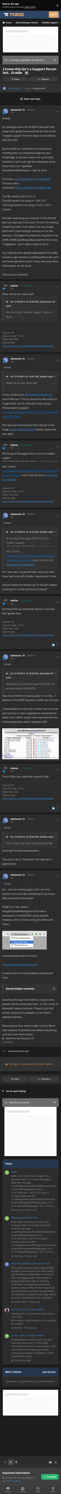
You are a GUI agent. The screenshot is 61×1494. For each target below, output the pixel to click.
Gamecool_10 (15, 88)
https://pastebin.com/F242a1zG (20, 964)
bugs (14, 1171)
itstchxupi (18, 1210)
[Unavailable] (24, 933)
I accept (51, 1476)
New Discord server (19, 1102)
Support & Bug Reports (22, 429)
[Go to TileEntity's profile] (7, 1310)
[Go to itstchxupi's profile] (7, 1172)
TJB (15, 1360)
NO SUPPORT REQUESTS (38, 394)
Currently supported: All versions (26, 60)
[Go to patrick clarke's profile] (7, 1264)
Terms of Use (13, 1480)
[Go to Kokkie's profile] (5, 287)
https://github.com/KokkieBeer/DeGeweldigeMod (28, 345)
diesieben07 (46, 673)
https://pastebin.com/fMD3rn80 (33, 187)
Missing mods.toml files (24, 1217)
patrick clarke (20, 1301)
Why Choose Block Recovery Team (30, 1263)
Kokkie (14, 285)
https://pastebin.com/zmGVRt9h (32, 179)
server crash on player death (27, 1309)
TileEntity (18, 1327)
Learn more (6, 5)
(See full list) (49, 1372)
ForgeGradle (38, 88)
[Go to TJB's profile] (7, 1336)
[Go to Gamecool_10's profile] (4, 88)
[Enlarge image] (31, 547)
